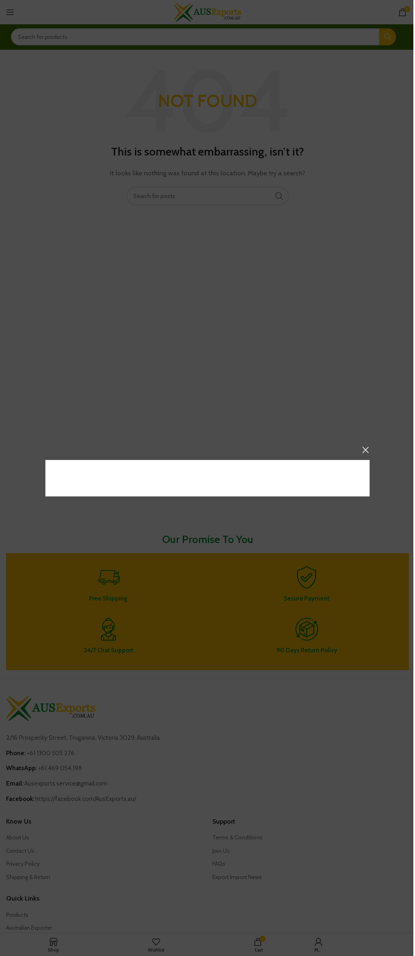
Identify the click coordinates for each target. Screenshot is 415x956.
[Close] (365, 450)
